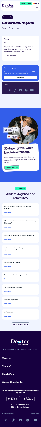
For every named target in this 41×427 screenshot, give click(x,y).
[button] (37, 8)
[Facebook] (26, 90)
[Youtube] (31, 90)
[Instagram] (9, 90)
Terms (32, 413)
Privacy (37, 413)
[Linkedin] (20, 90)
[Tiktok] (14, 90)
